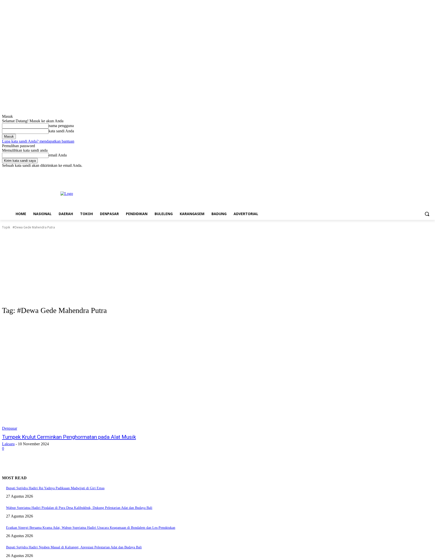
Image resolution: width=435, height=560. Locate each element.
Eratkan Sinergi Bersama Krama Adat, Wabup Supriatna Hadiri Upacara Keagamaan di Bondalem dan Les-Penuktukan (90, 528)
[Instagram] (409, 171)
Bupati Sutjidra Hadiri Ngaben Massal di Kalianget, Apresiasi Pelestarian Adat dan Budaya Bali (74, 547)
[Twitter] (416, 171)
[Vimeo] (423, 171)
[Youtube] (430, 171)
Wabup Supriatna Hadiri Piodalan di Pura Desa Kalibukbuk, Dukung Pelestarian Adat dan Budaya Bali (79, 508)
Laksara (8, 444)
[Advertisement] (217, 267)
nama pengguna (61, 126)
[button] (427, 214)
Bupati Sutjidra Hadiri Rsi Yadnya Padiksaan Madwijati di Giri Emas (55, 488)
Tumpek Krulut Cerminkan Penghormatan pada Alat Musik (69, 437)
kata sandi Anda (61, 131)
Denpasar (9, 428)
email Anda (58, 155)
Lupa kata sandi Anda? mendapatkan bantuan (38, 141)
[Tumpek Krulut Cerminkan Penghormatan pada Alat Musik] (113, 375)
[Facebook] (402, 171)
